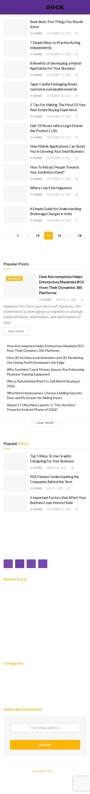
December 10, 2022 (58, 33)
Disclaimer (12, 777)
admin (37, 33)
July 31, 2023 (54, 488)
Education (13, 694)
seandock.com (42, 771)
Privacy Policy (62, 777)
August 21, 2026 (66, 299)
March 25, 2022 (56, 467)
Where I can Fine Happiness (51, 188)
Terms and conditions (21, 782)
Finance (10, 687)
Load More (45, 422)
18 (79, 235)
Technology (14, 680)
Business (14, 278)
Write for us (36, 777)
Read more (16, 331)
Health (10, 701)
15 (59, 235)
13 (37, 235)
